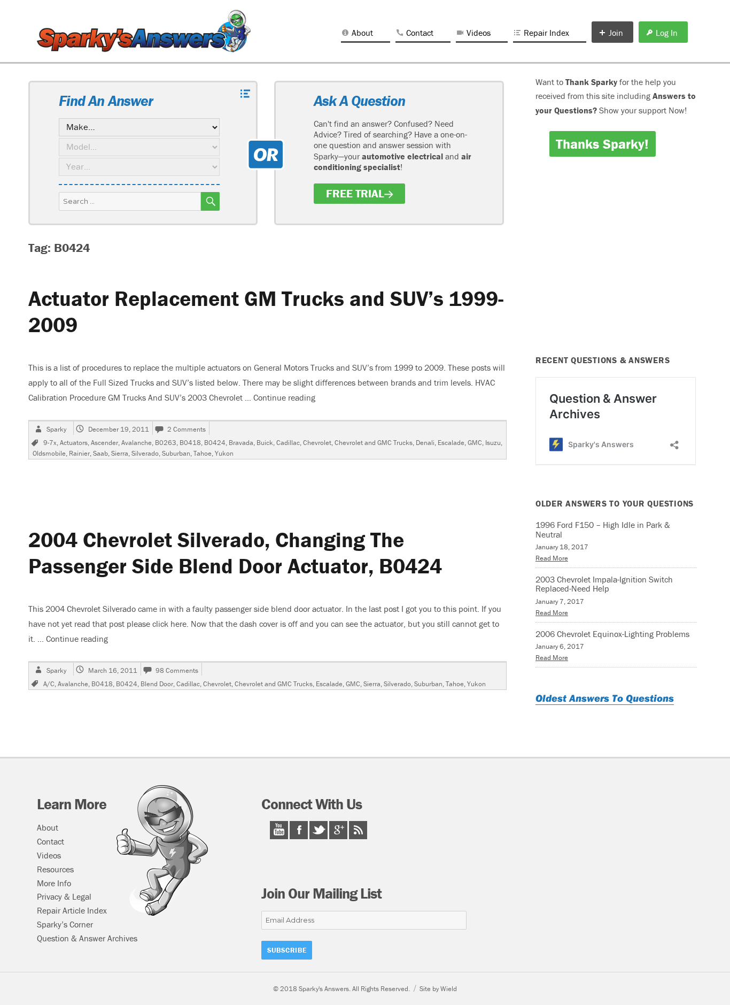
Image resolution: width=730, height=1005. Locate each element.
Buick (265, 442)
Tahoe (202, 453)
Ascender (104, 442)
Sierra (119, 453)
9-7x (50, 442)
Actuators (74, 442)
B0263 (165, 442)
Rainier (79, 453)
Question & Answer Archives (87, 938)
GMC (475, 442)
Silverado (145, 453)
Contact (419, 32)
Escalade (451, 442)
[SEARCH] (210, 201)
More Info (54, 883)
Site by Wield (438, 988)
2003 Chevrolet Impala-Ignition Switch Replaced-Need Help (604, 584)
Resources (55, 869)
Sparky (56, 429)
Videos (479, 32)
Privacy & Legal (64, 896)
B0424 (215, 442)
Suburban (176, 453)
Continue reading (284, 397)
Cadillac (288, 442)
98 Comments (177, 670)
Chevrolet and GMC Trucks (374, 442)
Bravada (241, 442)
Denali (425, 442)
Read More (551, 558)
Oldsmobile (49, 453)
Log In (667, 32)
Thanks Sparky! (602, 143)
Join (616, 32)
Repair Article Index (72, 910)
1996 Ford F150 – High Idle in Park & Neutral (602, 529)
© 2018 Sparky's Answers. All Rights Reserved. (341, 988)
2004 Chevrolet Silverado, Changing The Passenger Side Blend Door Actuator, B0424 (235, 552)
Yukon (224, 453)
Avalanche (136, 442)
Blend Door (157, 683)
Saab (100, 453)
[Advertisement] (617, 263)
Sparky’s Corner (65, 924)
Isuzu (493, 442)
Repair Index (546, 32)
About (362, 32)
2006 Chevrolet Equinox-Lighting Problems (612, 633)
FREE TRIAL (355, 194)
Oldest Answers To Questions (604, 698)
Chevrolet (317, 442)
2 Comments (186, 429)
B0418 (190, 442)
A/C (49, 683)
